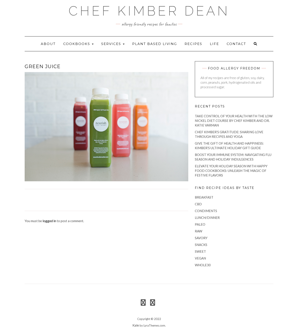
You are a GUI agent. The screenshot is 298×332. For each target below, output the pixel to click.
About (48, 44)
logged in (49, 221)
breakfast (204, 197)
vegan (200, 258)
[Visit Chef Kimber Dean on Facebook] (143, 304)
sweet (200, 251)
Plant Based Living (154, 44)
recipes (193, 44)
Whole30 (203, 265)
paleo (200, 224)
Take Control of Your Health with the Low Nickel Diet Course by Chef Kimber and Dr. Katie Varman (233, 120)
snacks (201, 245)
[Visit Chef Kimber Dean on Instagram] (152, 304)
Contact (236, 44)
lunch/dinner (207, 218)
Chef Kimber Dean (149, 11)
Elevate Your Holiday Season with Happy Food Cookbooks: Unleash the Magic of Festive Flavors (231, 170)
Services (111, 44)
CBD (198, 204)
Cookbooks (77, 44)
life (214, 44)
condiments (206, 211)
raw (198, 231)
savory (201, 238)
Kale (135, 325)
